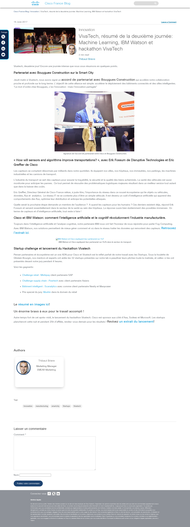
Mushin (47, 292)
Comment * (20, 435)
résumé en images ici (33, 304)
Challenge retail (30, 275)
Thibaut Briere (87, 59)
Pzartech (54, 281)
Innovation (35, 12)
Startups (66, 406)
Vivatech (77, 406)
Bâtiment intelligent (32, 286)
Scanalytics (51, 286)
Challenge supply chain (34, 281)
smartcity (55, 406)
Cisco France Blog (21, 12)
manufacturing (42, 406)
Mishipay (45, 275)
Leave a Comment (168, 22)
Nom (17, 475)
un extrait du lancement (136, 321)
